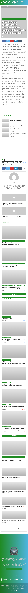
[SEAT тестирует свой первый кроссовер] (14, 472)
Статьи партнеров (6, 316)
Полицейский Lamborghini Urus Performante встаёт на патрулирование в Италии (14, 459)
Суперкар (13, 164)
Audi (10, 579)
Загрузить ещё (14, 294)
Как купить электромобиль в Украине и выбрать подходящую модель (13, 407)
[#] (10, 590)
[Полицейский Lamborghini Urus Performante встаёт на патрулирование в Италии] (14, 448)
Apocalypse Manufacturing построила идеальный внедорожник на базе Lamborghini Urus (12, 243)
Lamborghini (8, 159)
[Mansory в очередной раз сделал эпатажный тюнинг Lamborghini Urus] (14, 277)
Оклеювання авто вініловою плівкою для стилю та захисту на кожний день (13, 429)
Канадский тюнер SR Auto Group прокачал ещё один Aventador (17, 129)
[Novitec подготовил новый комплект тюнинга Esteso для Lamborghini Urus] (5, 125)
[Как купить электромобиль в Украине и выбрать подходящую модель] (14, 396)
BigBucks (19, 528)
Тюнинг (5, 6)
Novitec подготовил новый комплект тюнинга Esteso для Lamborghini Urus (16, 124)
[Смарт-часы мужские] (14, 308)
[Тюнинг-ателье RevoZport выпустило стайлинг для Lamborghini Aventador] (5, 120)
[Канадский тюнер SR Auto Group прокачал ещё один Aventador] (5, 130)
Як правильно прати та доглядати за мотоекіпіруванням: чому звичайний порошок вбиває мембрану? (12, 384)
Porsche (22, 579)
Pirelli (16, 162)
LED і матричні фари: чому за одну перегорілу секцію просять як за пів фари (13, 362)
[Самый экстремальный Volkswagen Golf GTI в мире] (14, 515)
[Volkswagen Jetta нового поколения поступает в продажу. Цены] (14, 486)
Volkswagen (4, 579)
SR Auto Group (6, 164)
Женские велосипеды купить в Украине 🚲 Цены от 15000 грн (13, 340)
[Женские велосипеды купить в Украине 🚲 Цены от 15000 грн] (14, 329)
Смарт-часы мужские (8, 318)
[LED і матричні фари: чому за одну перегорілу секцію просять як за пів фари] (14, 351)
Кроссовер (16, 579)
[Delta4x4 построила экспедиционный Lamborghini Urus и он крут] (14, 254)
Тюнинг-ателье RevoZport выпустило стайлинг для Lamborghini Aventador (15, 120)
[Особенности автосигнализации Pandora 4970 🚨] (14, 501)
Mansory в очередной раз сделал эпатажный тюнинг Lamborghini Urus (12, 288)
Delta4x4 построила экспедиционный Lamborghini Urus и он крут (12, 265)
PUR (20, 162)
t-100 (14, 182)
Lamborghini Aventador (8, 162)
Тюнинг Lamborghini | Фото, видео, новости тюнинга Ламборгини (14, 263)
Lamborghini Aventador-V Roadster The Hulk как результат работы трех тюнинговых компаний (18, 134)
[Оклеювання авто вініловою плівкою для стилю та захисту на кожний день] (14, 418)
